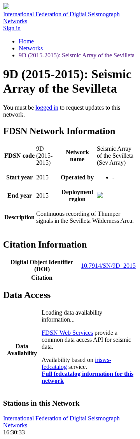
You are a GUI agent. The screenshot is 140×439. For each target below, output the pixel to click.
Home (26, 41)
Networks (31, 48)
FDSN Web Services (67, 332)
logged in (46, 107)
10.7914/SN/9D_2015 (108, 265)
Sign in (12, 28)
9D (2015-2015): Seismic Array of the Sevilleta (77, 55)
